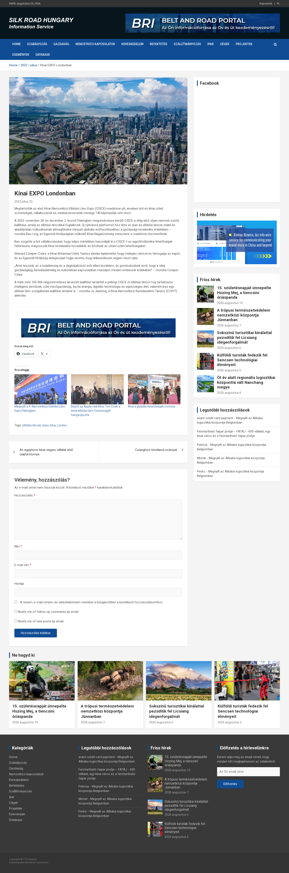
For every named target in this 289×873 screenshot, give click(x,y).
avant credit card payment (215, 418)
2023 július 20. (23, 201)
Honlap (19, 584)
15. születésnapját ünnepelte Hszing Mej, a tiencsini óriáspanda (244, 292)
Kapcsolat (266, 3)
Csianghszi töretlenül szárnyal (156, 450)
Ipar (210, 44)
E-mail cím (22, 565)
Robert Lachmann (38, 862)
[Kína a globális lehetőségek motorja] (154, 389)
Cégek (224, 44)
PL (278, 3)
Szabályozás (37, 44)
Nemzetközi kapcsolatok (95, 44)
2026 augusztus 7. (229, 325)
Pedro (201, 471)
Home (16, 44)
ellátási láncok (31, 425)
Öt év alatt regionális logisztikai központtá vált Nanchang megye (246, 382)
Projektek (244, 44)
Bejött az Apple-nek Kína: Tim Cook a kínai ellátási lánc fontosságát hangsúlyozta (95, 411)
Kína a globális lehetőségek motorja (151, 406)
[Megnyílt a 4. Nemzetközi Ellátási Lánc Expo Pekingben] (40, 389)
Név (18, 546)
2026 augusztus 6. (229, 347)
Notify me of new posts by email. (41, 621)
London (62, 425)
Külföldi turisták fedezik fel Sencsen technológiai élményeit (242, 360)
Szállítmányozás (187, 44)
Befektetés (158, 44)
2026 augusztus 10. (230, 303)
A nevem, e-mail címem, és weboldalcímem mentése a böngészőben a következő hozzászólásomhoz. (91, 602)
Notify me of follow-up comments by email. (48, 612)
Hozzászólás (24, 495)
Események (20, 54)
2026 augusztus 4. (229, 392)
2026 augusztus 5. (229, 370)
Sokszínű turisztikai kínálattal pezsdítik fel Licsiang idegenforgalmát (244, 337)
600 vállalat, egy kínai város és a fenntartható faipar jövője (106, 774)
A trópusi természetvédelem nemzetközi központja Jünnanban (243, 315)
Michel (201, 458)
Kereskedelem (132, 44)
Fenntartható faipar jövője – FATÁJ (221, 431)
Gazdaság (61, 44)
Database (43, 54)
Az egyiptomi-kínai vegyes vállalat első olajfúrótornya (46, 452)
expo (45, 425)
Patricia (202, 445)
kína (53, 425)
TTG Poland (29, 859)
